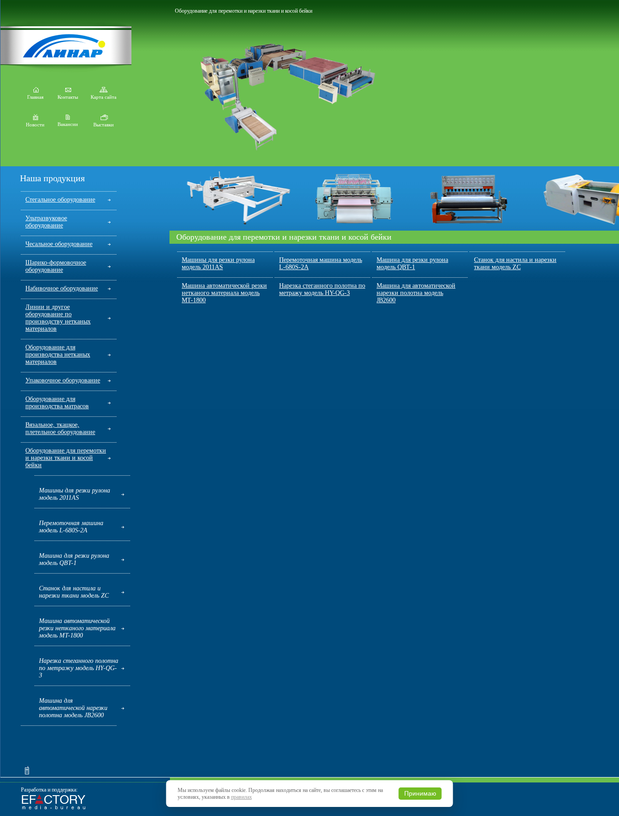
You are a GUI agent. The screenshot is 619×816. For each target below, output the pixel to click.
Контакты (68, 97)
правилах (241, 797)
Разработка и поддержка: (49, 790)
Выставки (103, 124)
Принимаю (420, 793)
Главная (35, 97)
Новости (35, 124)
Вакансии (68, 124)
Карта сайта (103, 97)
